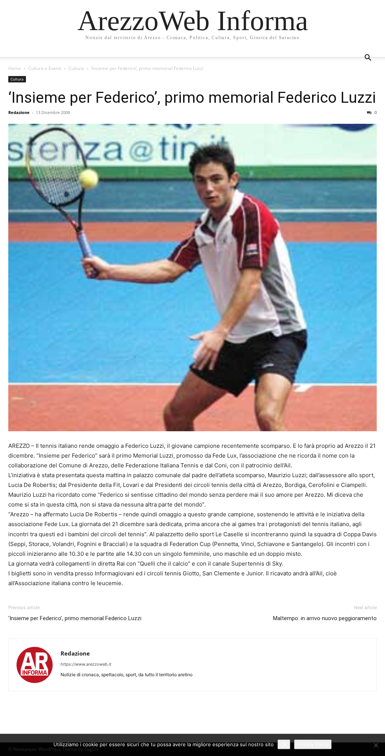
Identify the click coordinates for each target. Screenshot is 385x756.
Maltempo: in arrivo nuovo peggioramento (325, 618)
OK (283, 744)
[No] (375, 745)
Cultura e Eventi (44, 68)
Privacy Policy (313, 744)
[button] (368, 58)
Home (14, 68)
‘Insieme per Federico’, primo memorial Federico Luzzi (192, 97)
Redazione (19, 112)
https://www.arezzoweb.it (86, 664)
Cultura (76, 68)
